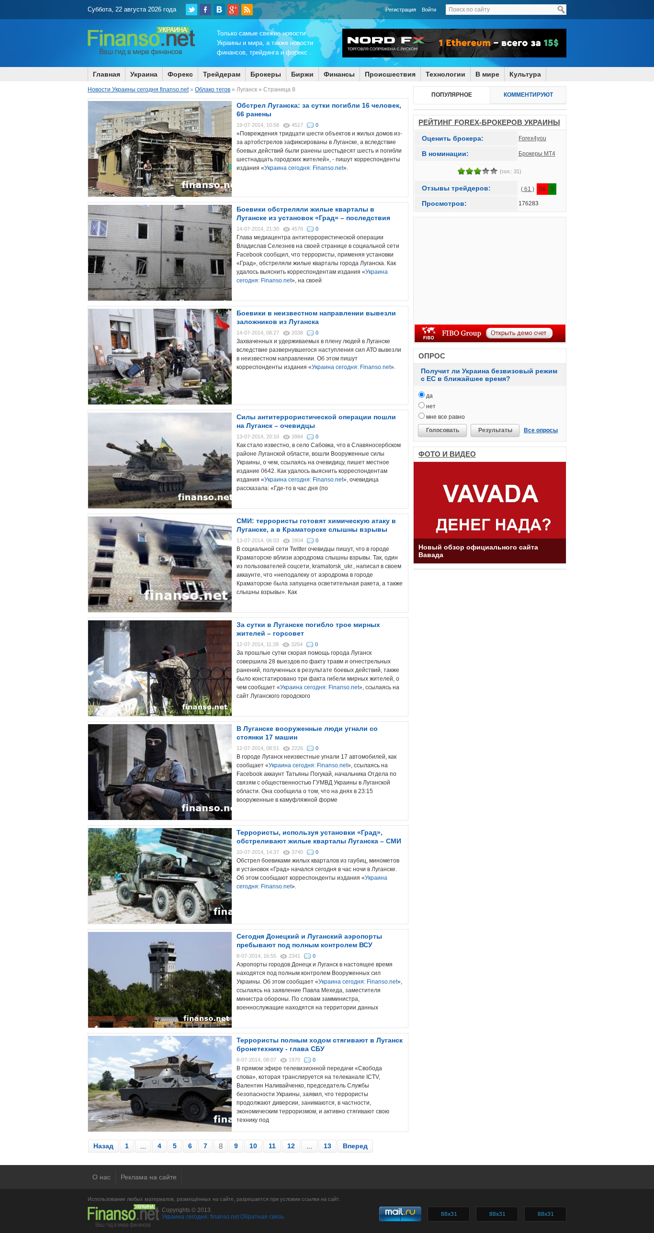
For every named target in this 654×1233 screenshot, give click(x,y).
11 (272, 1146)
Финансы (339, 74)
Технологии (445, 74)
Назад (103, 1146)
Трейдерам (221, 74)
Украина (144, 74)
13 (327, 1146)
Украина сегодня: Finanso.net (303, 168)
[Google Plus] (233, 9)
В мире (487, 74)
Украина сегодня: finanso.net (200, 1216)
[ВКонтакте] (219, 9)
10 (253, 1146)
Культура (525, 74)
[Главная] (141, 54)
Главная (106, 74)
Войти (429, 9)
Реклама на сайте (149, 1177)
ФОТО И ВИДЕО (447, 454)
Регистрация (400, 9)
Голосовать (442, 430)
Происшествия (390, 74)
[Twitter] (191, 9)
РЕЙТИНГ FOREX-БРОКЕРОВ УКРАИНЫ (489, 122)
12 (291, 1146)
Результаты (495, 430)
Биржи (302, 74)
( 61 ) (527, 189)
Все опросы (541, 430)
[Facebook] (205, 9)
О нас (101, 1177)
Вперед (355, 1146)
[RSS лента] (247, 9)
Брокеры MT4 (537, 153)
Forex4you (532, 138)
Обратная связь (262, 1216)
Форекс (180, 74)
